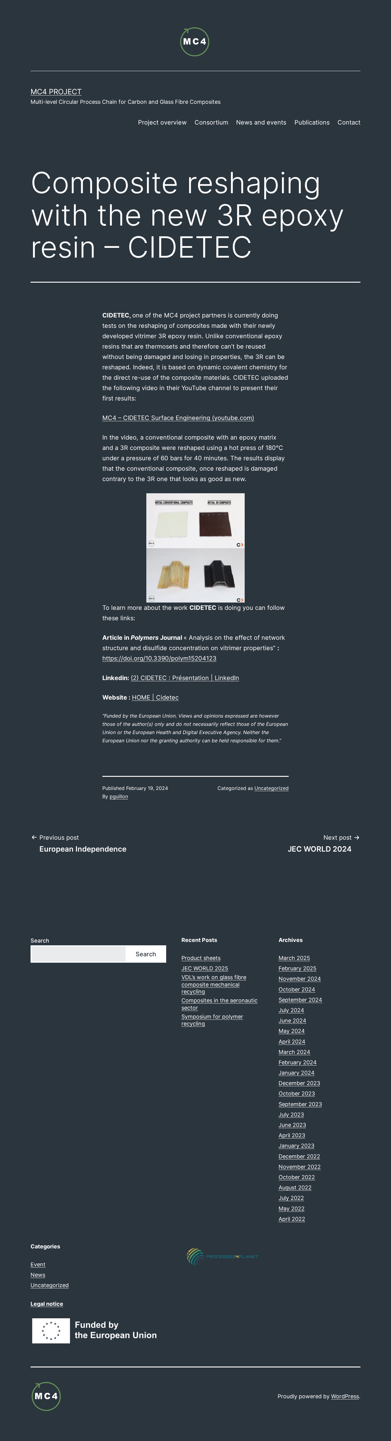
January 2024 (297, 1073)
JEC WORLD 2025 (204, 968)
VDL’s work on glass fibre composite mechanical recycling (213, 984)
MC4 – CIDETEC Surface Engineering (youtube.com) (178, 418)
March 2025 (294, 958)
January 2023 (296, 1145)
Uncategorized (271, 788)
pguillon (119, 796)
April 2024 (292, 1041)
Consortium (211, 122)
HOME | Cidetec (155, 697)
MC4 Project (56, 91)
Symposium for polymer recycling (212, 1020)
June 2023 (292, 1125)
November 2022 (300, 1167)
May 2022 (292, 1208)
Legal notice (47, 1304)
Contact (349, 122)
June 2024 (292, 1020)
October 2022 (297, 1177)
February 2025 (297, 968)
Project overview (162, 122)
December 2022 (299, 1156)
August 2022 (295, 1187)
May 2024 (292, 1031)
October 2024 (297, 989)
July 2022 (291, 1198)
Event (38, 1264)
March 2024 (294, 1052)
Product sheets (201, 958)
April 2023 (292, 1135)
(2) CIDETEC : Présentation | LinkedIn (185, 678)
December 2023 (299, 1083)
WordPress (345, 1396)
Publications (312, 122)
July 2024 (291, 1010)
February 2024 (298, 1062)
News (38, 1275)
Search (40, 940)
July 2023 (291, 1114)
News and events (261, 122)
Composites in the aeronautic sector (219, 1004)
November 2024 (300, 979)
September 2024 (300, 1000)
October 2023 (297, 1093)
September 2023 (300, 1104)
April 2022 (292, 1219)
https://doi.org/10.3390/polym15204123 (159, 658)
